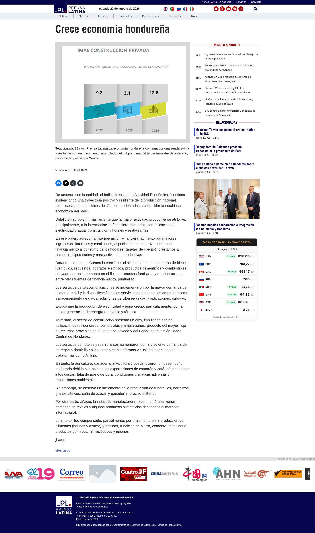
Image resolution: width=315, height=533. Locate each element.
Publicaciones (150, 16)
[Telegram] (234, 8)
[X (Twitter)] (66, 183)
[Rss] (240, 8)
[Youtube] (228, 8)
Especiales (125, 16)
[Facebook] (216, 8)
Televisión (175, 16)
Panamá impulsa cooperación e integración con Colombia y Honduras (224, 227)
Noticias (63, 16)
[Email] (80, 183)
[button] (255, 9)
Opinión (83, 16)
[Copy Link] (73, 183)
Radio (194, 16)
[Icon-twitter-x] (222, 8)
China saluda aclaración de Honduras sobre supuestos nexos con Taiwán (224, 166)
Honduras (63, 450)
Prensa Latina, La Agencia (216, 1)
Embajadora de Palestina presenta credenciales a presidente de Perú (218, 149)
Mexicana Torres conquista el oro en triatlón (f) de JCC (225, 132)
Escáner (103, 16)
